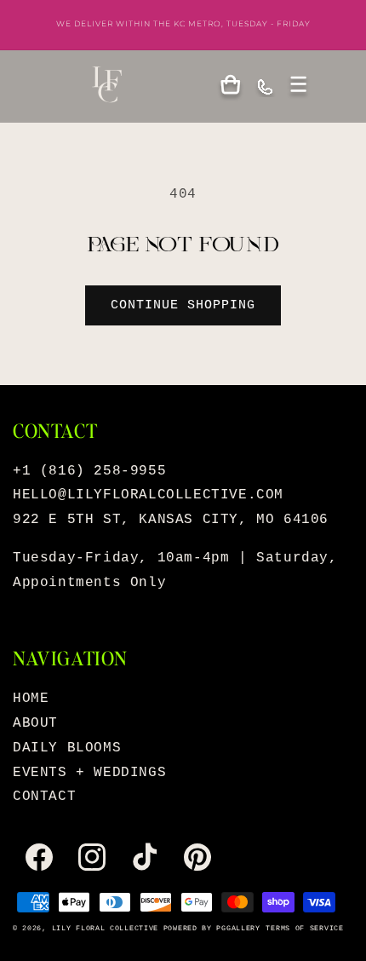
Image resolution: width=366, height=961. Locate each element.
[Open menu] (299, 86)
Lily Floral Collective (105, 928)
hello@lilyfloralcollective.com (148, 495)
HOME (31, 698)
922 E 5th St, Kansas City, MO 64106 (171, 519)
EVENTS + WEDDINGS (89, 772)
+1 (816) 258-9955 (89, 471)
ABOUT (35, 723)
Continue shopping (183, 305)
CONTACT (44, 796)
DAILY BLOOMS (67, 748)
